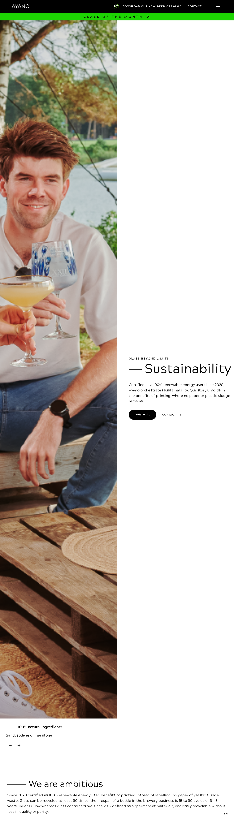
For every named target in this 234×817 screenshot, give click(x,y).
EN (226, 813)
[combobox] (225, 813)
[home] (20, 6)
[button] (218, 6)
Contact (195, 6)
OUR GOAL (142, 414)
